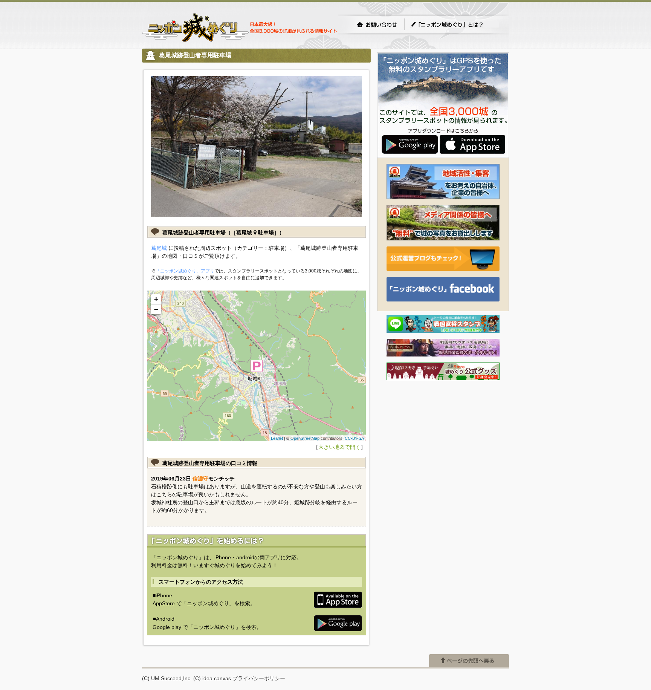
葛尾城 (159, 248)
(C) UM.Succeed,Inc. (167, 678)
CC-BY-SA (354, 438)
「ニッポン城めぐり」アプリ (185, 271)
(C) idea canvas (212, 678)
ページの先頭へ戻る (469, 660)
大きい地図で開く (339, 447)
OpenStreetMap (304, 438)
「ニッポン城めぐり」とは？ (454, 24)
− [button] (156, 309)
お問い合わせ (376, 24)
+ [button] (156, 299)
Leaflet (277, 438)
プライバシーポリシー (258, 678)
